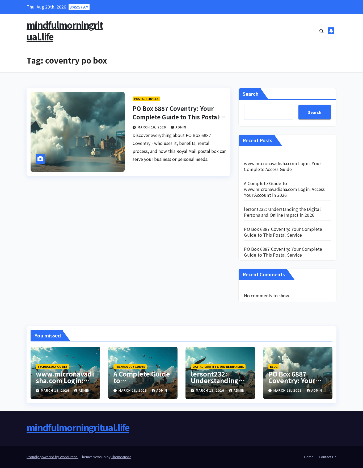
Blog (274, 367)
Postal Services (146, 99)
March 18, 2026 (55, 390)
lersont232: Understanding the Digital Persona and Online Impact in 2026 (282, 212)
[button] (321, 31)
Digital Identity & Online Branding (218, 367)
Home (309, 456)
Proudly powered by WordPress (52, 456)
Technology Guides (52, 367)
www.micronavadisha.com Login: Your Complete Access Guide (282, 166)
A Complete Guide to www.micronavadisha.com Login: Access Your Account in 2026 (284, 189)
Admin (180, 127)
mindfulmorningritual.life (65, 30)
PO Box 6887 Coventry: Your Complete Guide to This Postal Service (176, 116)
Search (251, 93)
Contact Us (327, 456)
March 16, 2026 (152, 127)
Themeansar (121, 456)
